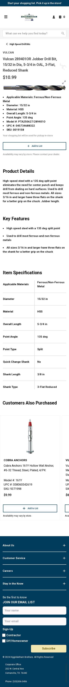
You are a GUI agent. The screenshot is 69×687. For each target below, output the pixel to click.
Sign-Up (8, 629)
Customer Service (14, 558)
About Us (8, 545)
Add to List (37, 146)
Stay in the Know (13, 583)
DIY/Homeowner (17, 641)
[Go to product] (30, 436)
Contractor (13, 635)
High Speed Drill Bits (20, 44)
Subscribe (48, 648)
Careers (8, 570)
